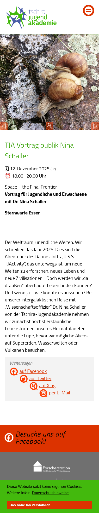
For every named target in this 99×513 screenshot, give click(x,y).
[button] (4, 126)
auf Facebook (33, 371)
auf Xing (47, 385)
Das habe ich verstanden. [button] (30, 505)
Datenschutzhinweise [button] (50, 493)
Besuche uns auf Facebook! (40, 437)
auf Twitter (40, 378)
